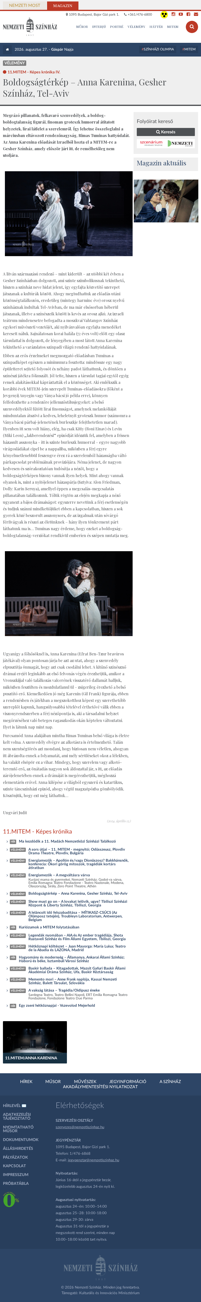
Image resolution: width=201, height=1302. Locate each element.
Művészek (85, 1082)
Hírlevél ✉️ (14, 1106)
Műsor (53, 1082)
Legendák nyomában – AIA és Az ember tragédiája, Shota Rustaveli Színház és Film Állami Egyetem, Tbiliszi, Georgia (77, 937)
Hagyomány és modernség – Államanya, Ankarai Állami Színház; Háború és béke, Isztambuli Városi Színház (72, 959)
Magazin (62, 5)
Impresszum (15, 1175)
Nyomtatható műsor (18, 1129)
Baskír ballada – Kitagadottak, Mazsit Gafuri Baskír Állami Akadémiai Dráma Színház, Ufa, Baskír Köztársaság (77, 970)
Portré (116, 26)
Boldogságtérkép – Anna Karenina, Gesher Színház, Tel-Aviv (77, 893)
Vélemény (136, 26)
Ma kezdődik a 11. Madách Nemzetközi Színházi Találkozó (67, 841)
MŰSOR (82, 26)
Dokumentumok (20, 1140)
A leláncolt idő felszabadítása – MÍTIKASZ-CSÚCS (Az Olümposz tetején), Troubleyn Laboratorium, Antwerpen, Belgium (75, 916)
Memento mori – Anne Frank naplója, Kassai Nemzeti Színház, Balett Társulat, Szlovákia (72, 981)
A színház (170, 1082)
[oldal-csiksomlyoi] (166, 201)
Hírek (26, 1082)
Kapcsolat (14, 1166)
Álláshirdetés (18, 1149)
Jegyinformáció (127, 1082)
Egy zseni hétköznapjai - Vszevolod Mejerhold (57, 1005)
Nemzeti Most (24, 6)
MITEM (172, 26)
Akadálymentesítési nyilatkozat (100, 1087)
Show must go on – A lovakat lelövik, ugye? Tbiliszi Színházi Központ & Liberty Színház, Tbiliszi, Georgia (77, 903)
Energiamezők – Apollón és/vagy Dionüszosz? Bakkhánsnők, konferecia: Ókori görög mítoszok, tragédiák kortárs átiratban (78, 864)
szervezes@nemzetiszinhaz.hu (80, 1127)
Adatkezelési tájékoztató (17, 1116)
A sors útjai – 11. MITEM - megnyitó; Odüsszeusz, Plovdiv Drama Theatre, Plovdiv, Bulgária (76, 851)
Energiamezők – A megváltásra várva (59, 875)
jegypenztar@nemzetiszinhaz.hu (93, 1160)
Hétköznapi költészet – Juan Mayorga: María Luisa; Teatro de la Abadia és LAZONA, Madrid (77, 948)
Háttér (156, 26)
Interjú (99, 26)
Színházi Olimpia (159, 49)
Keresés (167, 132)
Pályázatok (15, 1157)
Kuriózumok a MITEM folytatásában (49, 927)
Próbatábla (16, 1184)
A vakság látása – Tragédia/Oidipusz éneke (64, 990)
